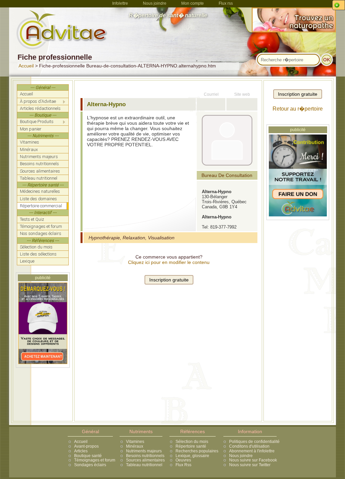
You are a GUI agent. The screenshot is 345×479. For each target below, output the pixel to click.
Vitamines (135, 441)
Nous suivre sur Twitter (250, 464)
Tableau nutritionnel (144, 464)
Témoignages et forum (94, 460)
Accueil (26, 65)
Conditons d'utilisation (249, 446)
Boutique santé (88, 455)
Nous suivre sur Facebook (253, 460)
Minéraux (134, 446)
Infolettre (120, 3)
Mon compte (192, 3)
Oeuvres (183, 460)
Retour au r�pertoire (298, 109)
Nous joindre (154, 3)
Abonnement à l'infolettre (252, 451)
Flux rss (226, 3)
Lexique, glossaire (192, 455)
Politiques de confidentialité (254, 441)
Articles (81, 451)
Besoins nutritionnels (145, 455)
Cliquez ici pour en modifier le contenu (169, 262)
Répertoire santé (191, 446)
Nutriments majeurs (144, 451)
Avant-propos (86, 446)
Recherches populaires (197, 451)
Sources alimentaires (145, 460)
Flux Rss (183, 464)
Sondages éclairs (90, 464)
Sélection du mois (192, 441)
